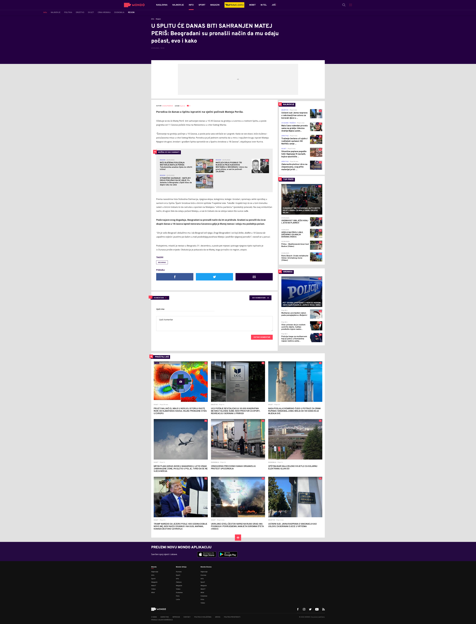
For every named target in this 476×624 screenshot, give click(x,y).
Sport (153, 579)
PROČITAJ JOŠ (162, 357)
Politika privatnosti (232, 617)
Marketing (165, 617)
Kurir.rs (182, 106)
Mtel (153, 593)
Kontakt (187, 617)
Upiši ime (160, 309)
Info (152, 19)
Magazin (154, 582)
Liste (178, 599)
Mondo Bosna (206, 567)
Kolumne (179, 593)
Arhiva (217, 617)
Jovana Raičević (167, 106)
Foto (177, 596)
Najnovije (154, 572)
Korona (178, 572)
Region (158, 19)
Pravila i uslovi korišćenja (162, 620)
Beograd (162, 263)
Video (153, 589)
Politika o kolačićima (202, 617)
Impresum (176, 617)
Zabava (178, 582)
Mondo (154, 567)
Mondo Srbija (181, 567)
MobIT (153, 586)
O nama (154, 617)
